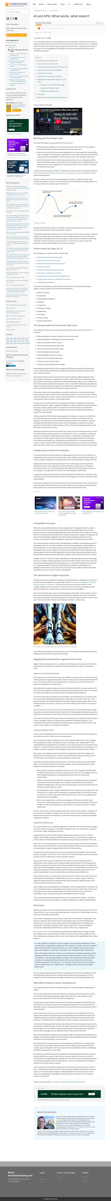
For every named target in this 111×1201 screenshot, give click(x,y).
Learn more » (17, 110)
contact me (84, 1133)
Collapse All (8, 42)
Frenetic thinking (12, 277)
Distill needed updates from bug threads (51, 264)
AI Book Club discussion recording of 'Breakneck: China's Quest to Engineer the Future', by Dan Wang (17, 290)
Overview (12, 47)
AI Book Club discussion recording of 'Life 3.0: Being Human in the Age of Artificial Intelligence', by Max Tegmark (18, 256)
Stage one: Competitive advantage (53, 85)
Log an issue (85, 1179)
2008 (7, 343)
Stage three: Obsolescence (50, 91)
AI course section (88, 1127)
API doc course (43, 1179)
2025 (11, 338)
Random (18, 376)
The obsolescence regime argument (49, 76)
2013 (11, 341)
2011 (19, 341)
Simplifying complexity (14, 322)
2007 (11, 343)
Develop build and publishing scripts (49, 257)
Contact (42, 1182)
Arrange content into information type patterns (53, 276)
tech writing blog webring (18, 373)
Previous (8, 376)
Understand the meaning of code (48, 260)
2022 (23, 338)
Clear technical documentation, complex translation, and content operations (67, 513)
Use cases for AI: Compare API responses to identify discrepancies (18, 80)
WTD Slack (59, 1177)
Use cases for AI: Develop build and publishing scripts (18, 54)
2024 (15, 338)
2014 (7, 341)
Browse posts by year (24, 343)
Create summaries (43, 267)
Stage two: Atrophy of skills (50, 88)
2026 (7, 338)
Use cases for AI (12, 45)
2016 (23, 340)
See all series (11, 330)
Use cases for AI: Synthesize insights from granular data (19, 69)
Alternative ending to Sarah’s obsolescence (52, 97)
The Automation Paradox (44, 932)
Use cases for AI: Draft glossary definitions (17, 84)
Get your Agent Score (63, 1099)
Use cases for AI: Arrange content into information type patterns (19, 76)
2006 (15, 343)
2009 (27, 341)
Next (13, 376)
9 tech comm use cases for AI (47, 64)
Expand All (14, 42)
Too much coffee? (12, 285)
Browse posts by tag (12, 351)
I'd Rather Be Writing (40, 10)
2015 (27, 340)
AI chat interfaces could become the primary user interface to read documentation (62, 173)
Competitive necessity (44, 73)
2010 (23, 341)
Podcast (41, 4)
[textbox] (17, 12)
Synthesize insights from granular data (50, 270)
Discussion (40, 94)
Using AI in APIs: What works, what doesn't (19, 50)
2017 (19, 340)
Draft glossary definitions (45, 282)
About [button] (88, 4)
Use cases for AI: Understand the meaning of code (18, 58)
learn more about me (72, 1133)
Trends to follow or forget (14, 319)
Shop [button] (62, 4)
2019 (11, 340)
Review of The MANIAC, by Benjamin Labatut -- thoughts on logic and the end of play (18, 188)
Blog (34, 4)
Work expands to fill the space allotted (18, 280)
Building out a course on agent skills (17, 211)
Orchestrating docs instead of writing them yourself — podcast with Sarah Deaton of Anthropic (18, 206)
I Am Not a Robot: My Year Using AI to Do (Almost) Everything (18, 106)
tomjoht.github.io (11, 361)
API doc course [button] (51, 4)
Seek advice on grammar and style (49, 273)
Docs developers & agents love (15, 134)
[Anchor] (19, 24)
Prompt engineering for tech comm (17, 305)
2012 (15, 341)
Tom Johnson (16, 1181)
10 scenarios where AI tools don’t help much (52, 67)
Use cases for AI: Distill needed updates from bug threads (17, 61)
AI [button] (69, 4)
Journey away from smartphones (16, 316)
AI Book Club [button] (78, 4)
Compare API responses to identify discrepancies (54, 279)
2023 (19, 338)
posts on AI (76, 1127)
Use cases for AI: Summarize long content (18, 65)
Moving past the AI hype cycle (47, 61)
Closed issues (85, 1182)
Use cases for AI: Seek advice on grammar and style (18, 73)
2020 (7, 340)
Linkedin (59, 1179)
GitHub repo (85, 1177)
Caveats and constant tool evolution (49, 70)
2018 (15, 340)
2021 (27, 338)
